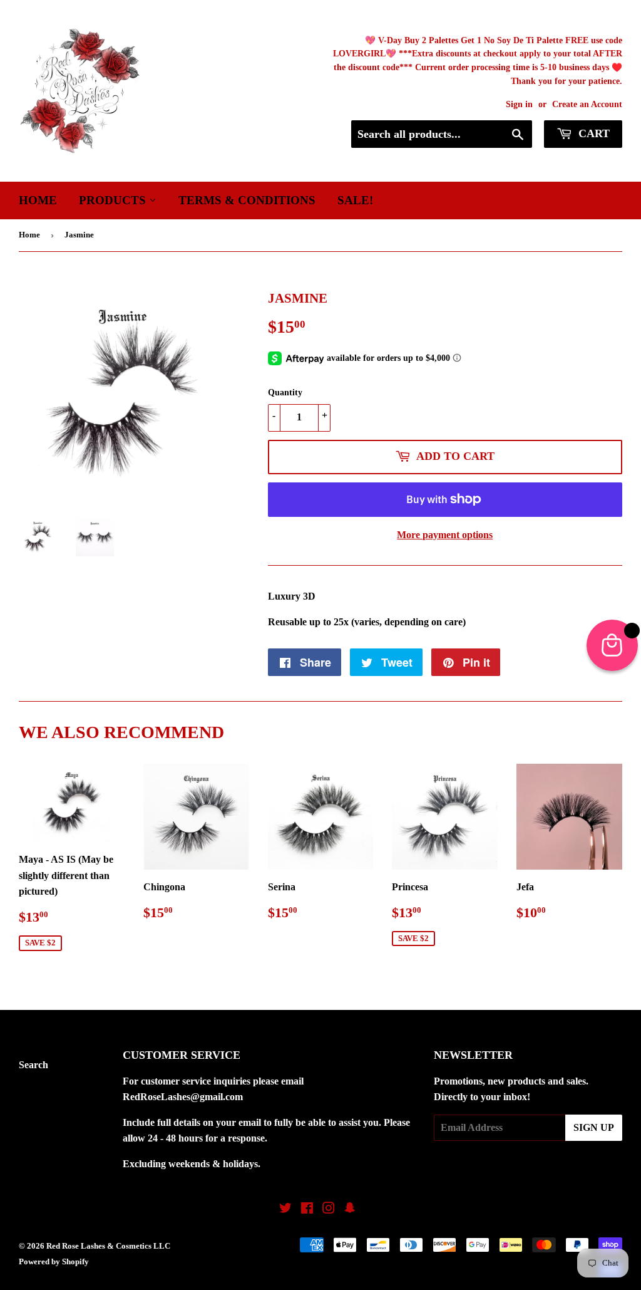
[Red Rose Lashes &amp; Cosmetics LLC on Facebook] (307, 1209)
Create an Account (587, 104)
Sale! (355, 200)
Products (114, 200)
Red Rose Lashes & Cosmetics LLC (108, 1246)
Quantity (285, 392)
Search (33, 1064)
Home (38, 200)
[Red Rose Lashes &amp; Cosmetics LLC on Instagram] (328, 1209)
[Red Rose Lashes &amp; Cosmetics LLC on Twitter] (285, 1209)
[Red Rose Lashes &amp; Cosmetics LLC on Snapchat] (350, 1209)
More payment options (445, 534)
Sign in (519, 104)
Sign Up (593, 1127)
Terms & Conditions (246, 200)
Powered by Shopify (54, 1261)
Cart (592, 133)
